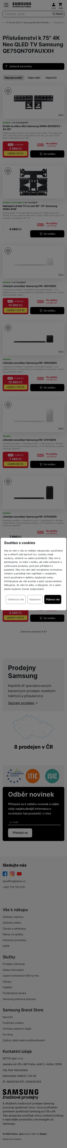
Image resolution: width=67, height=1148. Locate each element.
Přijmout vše (53, 599)
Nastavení (35, 599)
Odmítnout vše (16, 599)
